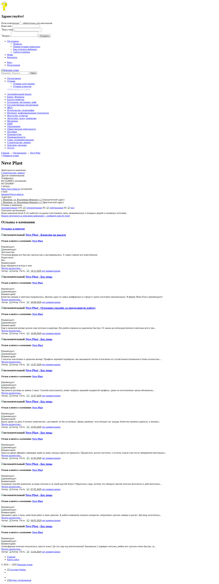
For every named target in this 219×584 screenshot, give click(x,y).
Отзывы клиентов (22, 86)
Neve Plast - (45, 234)
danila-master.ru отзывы (18, 89)
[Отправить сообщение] (4, 10)
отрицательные (34, 207)
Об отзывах (13, 41)
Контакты (12, 57)
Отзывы (11, 81)
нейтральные (56, 207)
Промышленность (16, 137)
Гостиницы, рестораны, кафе (21, 102)
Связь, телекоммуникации (20, 139)
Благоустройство (15, 99)
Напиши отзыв (24, 564)
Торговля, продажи (17, 145)
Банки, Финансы (15, 97)
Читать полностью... (11, 268)
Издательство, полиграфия (20, 110)
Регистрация (13, 65)
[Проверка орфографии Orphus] (16, 569)
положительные (9, 207)
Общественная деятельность (21, 129)
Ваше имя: (6, 26)
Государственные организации (22, 105)
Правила (17, 44)
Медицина (12, 121)
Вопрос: (5, 36)
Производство (14, 134)
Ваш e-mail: (7, 29)
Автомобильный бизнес (19, 94)
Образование (13, 126)
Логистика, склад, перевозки (21, 118)
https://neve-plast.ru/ (10, 189)
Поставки (12, 131)
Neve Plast (35, 153)
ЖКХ (10, 107)
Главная (5, 153)
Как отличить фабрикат (25, 49)
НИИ (10, 123)
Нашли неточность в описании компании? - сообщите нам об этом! (35, 215)
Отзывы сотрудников (24, 83)
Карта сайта (13, 559)
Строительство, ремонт (19, 142)
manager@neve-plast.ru (12, 194)
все (72, 207)
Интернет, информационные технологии (28, 113)
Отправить (44, 36)
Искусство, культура (17, 115)
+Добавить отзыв (10, 155)
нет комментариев (51, 271)
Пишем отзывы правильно (26, 46)
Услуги (10, 148)
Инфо (10, 54)
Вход (9, 62)
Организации (14, 78)
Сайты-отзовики (21, 52)
